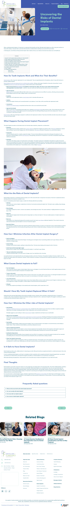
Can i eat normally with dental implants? (15, 391)
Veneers (55, 464)
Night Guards (39, 480)
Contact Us (66, 3)
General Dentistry (40, 459)
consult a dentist (29, 128)
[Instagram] (6, 491)
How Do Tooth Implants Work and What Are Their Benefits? (16, 58)
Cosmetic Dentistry (58, 459)
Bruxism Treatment (40, 475)
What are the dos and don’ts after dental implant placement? (19, 388)
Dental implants (7, 80)
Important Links (26, 459)
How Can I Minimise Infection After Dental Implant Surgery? (16, 61)
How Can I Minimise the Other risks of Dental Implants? (15, 65)
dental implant (28, 312)
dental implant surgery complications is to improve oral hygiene (29, 316)
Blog (62, 3)
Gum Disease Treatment (41, 471)
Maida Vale (42, 453)
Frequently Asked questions (10, 69)
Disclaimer (27, 505)
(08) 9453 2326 (7, 459)
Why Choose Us (26, 464)
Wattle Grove (49, 453)
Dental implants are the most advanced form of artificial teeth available (18, 83)
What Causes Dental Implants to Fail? (12, 63)
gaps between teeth (38, 109)
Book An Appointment (63, 6)
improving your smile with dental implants (17, 84)
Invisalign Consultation (58, 474)
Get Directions (8, 462)
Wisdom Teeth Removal (41, 468)
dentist (54, 128)
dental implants (26, 97)
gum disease (13, 110)
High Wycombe (35, 453)
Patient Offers (26, 468)
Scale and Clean (40, 461)
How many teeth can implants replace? (15, 393)
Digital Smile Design (58, 466)
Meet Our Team (26, 475)
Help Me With (40, 3)
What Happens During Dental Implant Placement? (14, 59)
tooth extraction (25, 135)
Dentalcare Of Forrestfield (7, 505)
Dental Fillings (39, 473)
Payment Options (55, 3)
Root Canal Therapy (41, 466)
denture (39, 144)
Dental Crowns (26, 483)
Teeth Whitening (57, 461)
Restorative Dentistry (27, 481)
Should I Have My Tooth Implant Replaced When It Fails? (16, 64)
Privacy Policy (21, 505)
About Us (47, 3)
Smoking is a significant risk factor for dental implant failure (18, 308)
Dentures (25, 488)
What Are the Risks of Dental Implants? (12, 60)
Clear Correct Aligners (58, 476)
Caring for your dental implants (12, 105)
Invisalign (55, 472)
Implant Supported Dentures (42, 488)
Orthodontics (56, 469)
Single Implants (40, 490)
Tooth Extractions (40, 464)
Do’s (10, 70)
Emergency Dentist (58, 480)
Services (33, 3)
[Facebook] (2, 491)
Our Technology (26, 466)
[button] (35, 388)
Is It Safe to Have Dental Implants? (11, 66)
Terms (17, 505)
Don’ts (11, 71)
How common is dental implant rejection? (15, 396)
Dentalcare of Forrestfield (41, 373)
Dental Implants (40, 483)
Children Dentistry (58, 483)
